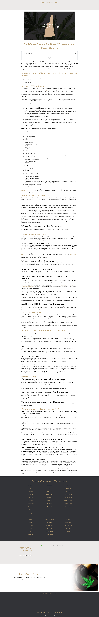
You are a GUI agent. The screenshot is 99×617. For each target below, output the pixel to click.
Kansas (31, 531)
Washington (68, 522)
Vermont (68, 516)
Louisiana (49, 485)
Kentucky (30, 534)
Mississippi (49, 503)
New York (49, 528)
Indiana (31, 525)
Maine (49, 488)
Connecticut (31, 503)
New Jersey (49, 522)
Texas (68, 510)
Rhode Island (68, 497)
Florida (31, 510)
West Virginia (68, 525)
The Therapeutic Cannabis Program (40, 90)
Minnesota (49, 500)
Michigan (49, 497)
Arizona (31, 491)
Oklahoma (68, 488)
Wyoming (68, 531)
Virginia (68, 519)
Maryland (49, 491)
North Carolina (49, 531)
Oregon (68, 491)
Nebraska (49, 513)
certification (24, 190)
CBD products (25, 254)
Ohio (68, 485)
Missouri (49, 506)
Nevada (49, 516)
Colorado (30, 500)
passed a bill (49, 198)
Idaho (30, 519)
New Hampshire (49, 519)
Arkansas (30, 494)
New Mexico (49, 525)
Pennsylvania (68, 494)
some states (73, 254)
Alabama (30, 485)
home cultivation (52, 211)
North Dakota (49, 534)
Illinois (30, 522)
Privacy (54, 612)
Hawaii (31, 516)
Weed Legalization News (43, 612)
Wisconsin (68, 528)
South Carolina (68, 500)
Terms (60, 612)
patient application (56, 189)
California (30, 497)
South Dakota (68, 503)
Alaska (30, 488)
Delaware (30, 506)
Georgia (31, 513)
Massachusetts (49, 494)
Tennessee (68, 506)
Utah (68, 513)
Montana (49, 510)
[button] (75, 53)
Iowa (31, 528)
